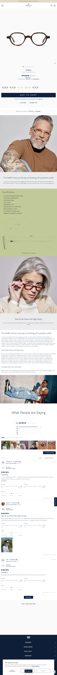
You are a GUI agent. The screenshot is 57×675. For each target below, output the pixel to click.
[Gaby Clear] (20, 87)
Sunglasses (28, 647)
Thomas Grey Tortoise (11, 566)
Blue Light (28, 651)
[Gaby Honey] (28, 87)
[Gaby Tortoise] (35, 87)
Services (28, 655)
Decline (43, 670)
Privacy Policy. (35, 666)
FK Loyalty (38, 111)
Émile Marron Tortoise (10, 468)
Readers (28, 642)
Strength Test (33, 102)
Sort (41, 458)
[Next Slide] (54, 445)
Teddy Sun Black (9, 509)
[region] (28, 445)
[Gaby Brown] (12, 87)
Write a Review (51, 453)
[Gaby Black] (5, 87)
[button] (28, 76)
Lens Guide (23, 102)
